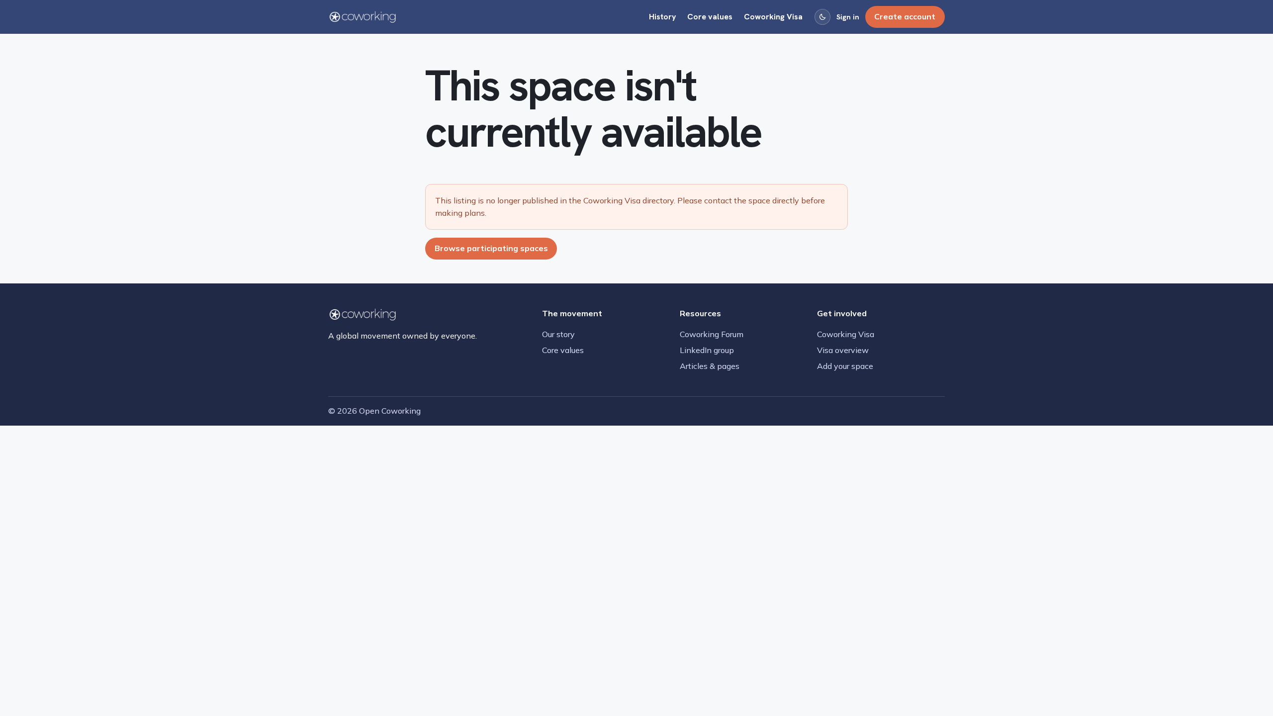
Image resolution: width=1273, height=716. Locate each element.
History (662, 16)
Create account (904, 16)
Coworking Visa (773, 16)
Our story (558, 334)
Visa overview (843, 350)
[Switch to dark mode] (822, 17)
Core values (709, 16)
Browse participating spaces (491, 248)
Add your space (845, 366)
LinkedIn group (707, 350)
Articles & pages (709, 366)
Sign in (847, 16)
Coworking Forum (711, 334)
